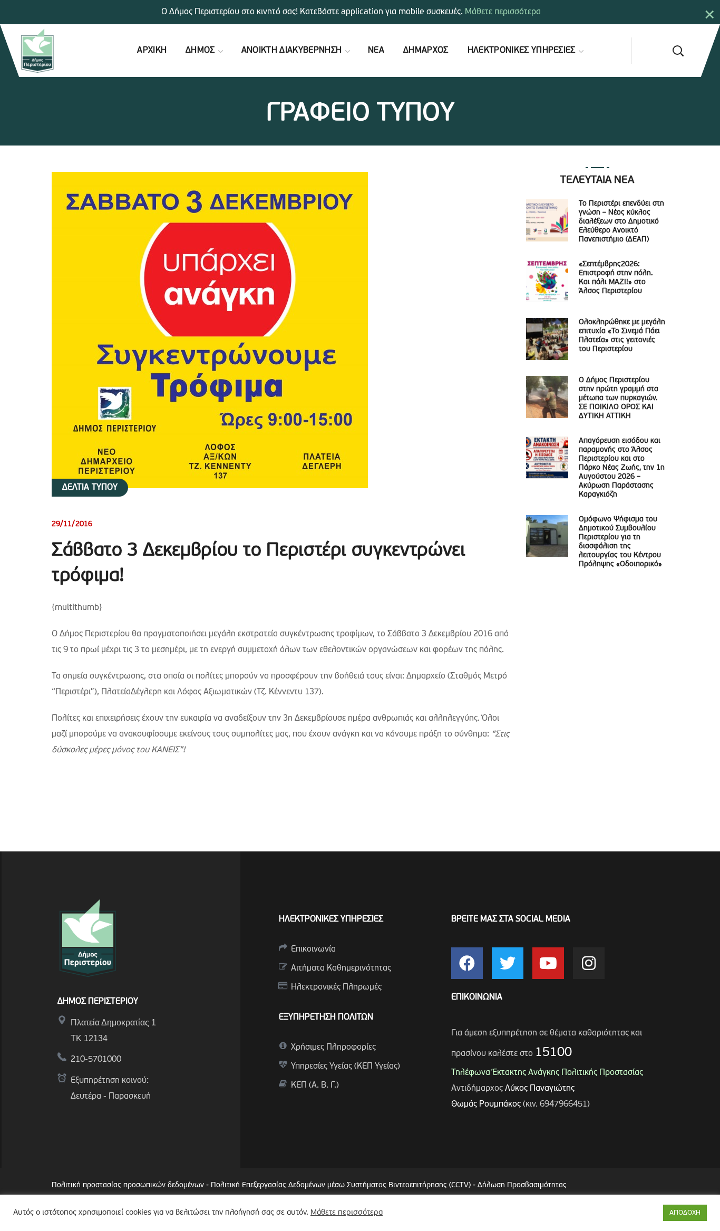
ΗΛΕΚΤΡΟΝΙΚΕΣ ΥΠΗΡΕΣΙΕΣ (331, 919)
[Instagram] (589, 963)
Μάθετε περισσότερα (503, 12)
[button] (678, 50)
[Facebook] (467, 963)
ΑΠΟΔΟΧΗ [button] (684, 1212)
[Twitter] (507, 963)
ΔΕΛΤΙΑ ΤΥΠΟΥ (90, 487)
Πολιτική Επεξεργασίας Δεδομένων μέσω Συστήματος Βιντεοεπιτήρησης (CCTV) (342, 1185)
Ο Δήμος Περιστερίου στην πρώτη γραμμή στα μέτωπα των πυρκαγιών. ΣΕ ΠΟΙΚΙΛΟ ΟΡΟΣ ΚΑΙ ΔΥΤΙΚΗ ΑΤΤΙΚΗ (618, 398)
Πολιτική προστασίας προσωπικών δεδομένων (128, 1185)
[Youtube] (548, 963)
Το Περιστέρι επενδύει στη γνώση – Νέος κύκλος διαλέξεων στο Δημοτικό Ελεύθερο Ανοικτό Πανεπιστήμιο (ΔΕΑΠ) (621, 222)
